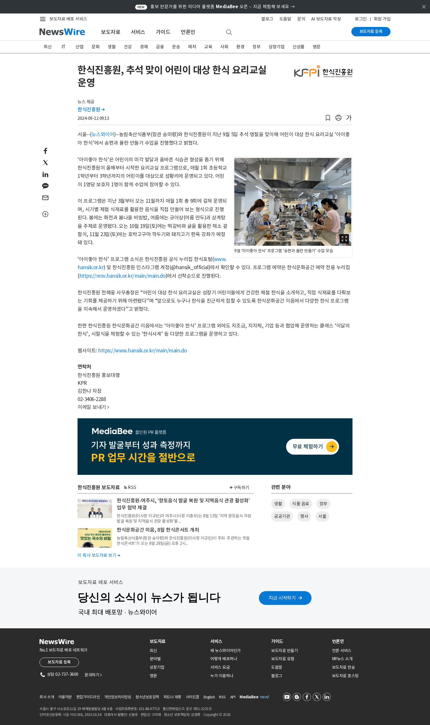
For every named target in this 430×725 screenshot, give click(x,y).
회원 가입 (382, 19)
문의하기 (93, 675)
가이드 (163, 32)
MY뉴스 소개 (342, 658)
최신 (47, 47)
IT (64, 47)
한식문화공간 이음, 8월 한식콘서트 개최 (158, 530)
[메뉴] (43, 19)
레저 (192, 47)
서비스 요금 (220, 667)
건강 (128, 47)
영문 (317, 47)
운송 (176, 47)
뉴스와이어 (103, 134)
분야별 (155, 658)
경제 (144, 47)
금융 (160, 47)
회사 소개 (46, 697)
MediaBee (249, 697)
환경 (240, 47)
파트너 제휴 (172, 697)
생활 (112, 47)
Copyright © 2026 (217, 714)
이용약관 (65, 697)
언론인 (188, 32)
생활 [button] (278, 503)
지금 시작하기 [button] (282, 598)
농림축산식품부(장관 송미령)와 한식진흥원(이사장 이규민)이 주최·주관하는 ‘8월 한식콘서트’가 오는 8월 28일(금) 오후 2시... (183, 540)
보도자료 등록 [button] (59, 662)
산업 (79, 47)
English (209, 697)
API (232, 697)
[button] (327, 118)
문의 (301, 19)
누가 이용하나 (221, 675)
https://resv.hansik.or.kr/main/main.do (122, 276)
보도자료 (110, 32)
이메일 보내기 (93, 407)
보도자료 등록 (371, 31)
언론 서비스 (341, 650)
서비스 (138, 32)
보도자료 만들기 (284, 650)
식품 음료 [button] (300, 503)
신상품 (299, 47)
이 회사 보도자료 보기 (99, 555)
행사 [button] (304, 516)
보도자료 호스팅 (345, 675)
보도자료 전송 (343, 667)
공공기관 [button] (282, 516)
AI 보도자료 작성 (326, 19)
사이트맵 (192, 697)
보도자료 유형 (282, 658)
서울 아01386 (73, 714)
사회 (224, 47)
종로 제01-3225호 (198, 709)
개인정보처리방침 (117, 697)
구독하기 (241, 487)
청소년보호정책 (147, 697)
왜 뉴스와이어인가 (225, 650)
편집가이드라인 (88, 697)
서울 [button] (322, 516)
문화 (95, 47)
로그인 (361, 19)
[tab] (177, 641)
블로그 (267, 19)
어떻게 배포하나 (223, 658)
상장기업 (276, 47)
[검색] (229, 32)
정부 (256, 47)
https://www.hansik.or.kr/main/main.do (142, 350)
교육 (208, 47)
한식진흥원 (91, 109)
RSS (132, 487)
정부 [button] (323, 503)
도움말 (285, 19)
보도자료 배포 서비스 (68, 19)
